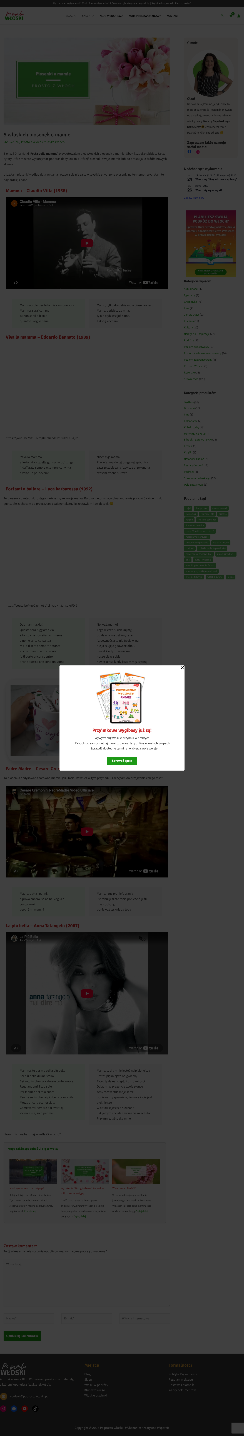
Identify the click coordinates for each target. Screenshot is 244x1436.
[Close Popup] (182, 667)
